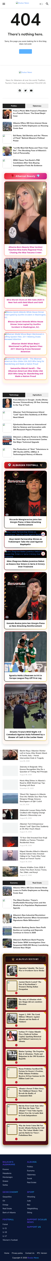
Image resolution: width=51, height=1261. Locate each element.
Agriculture (37, 395)
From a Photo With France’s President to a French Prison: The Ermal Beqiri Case (30, 113)
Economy (14, 883)
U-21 (5, 1228)
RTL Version (42, 1253)
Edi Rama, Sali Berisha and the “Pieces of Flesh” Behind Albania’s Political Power (30, 138)
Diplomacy (37, 106)
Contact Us (29, 1253)
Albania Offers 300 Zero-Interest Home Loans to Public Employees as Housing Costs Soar (30, 125)
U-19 (5, 1232)
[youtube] (31, 90)
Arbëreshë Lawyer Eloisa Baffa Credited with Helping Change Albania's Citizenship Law (33, 812)
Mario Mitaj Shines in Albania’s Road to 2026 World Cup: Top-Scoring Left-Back (32, 783)
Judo (29, 1200)
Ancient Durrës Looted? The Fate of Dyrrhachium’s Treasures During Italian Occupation (30, 986)
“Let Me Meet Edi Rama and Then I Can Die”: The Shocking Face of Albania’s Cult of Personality (30, 150)
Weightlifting (32, 1208)
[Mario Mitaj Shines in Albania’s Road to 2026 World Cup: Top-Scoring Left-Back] (10, 784)
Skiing (29, 1212)
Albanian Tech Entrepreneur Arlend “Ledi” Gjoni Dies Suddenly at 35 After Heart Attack (30, 414)
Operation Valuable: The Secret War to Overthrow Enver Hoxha (31, 969)
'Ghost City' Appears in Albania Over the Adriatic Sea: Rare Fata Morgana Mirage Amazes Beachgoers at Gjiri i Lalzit (33, 798)
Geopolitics (7, 1197)
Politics (14, 106)
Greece (5, 1181)
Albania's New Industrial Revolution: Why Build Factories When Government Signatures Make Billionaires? (30, 917)
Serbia (5, 1185)
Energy (5, 1204)
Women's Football (10, 1240)
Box (28, 1204)
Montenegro (8, 1177)
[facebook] (20, 90)
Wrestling (31, 1197)
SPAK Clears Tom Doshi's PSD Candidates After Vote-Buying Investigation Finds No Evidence (27, 162)
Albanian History (25, 959)
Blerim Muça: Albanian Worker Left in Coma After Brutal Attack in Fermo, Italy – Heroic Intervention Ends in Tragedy (33, 754)
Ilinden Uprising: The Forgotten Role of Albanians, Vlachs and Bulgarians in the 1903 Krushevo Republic (31, 1055)
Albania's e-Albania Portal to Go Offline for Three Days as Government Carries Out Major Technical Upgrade (30, 439)
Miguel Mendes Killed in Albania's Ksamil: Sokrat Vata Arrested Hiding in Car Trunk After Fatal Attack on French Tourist (34, 855)
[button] (3, 4)
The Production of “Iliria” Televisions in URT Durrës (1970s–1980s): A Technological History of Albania (30, 451)
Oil (4, 1200)
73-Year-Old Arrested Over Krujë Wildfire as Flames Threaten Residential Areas (33, 840)
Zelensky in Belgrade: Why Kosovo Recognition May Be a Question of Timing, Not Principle (33, 769)
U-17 (5, 1236)
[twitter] (25, 90)
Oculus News (33, 1257)
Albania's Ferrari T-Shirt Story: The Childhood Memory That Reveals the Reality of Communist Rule (31, 1092)
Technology (14, 395)
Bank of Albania (9, 1212)
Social (29, 1178)
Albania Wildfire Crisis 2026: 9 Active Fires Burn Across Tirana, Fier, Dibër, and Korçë (33, 869)
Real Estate (37, 883)
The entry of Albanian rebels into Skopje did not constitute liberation (30, 1002)
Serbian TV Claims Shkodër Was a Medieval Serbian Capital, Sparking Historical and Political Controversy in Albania (30, 1037)
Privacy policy (17, 1253)
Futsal (5, 1224)
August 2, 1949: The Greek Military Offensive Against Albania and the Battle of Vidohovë (29, 1018)
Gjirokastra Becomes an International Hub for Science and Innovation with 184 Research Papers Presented (29, 427)
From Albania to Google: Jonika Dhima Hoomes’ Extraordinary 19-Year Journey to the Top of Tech (30, 402)
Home (25, 51)
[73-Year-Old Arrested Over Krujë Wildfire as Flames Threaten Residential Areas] (10, 842)
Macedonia (7, 1173)
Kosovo (6, 1169)
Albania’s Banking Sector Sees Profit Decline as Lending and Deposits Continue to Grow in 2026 (29, 930)
